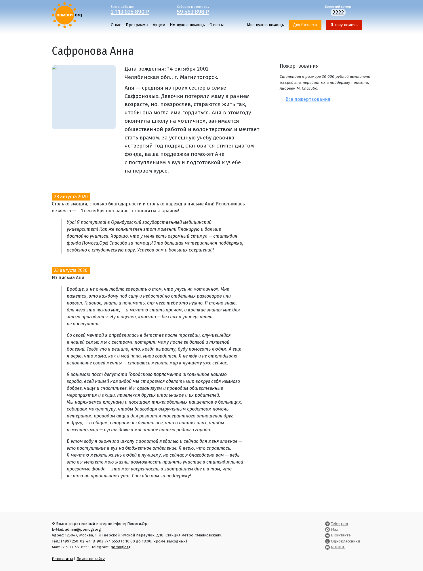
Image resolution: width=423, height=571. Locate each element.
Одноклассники (345, 541)
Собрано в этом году (193, 9)
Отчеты (216, 24)
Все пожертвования (307, 99)
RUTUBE (338, 546)
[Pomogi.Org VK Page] (327, 535)
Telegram (339, 523)
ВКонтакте (341, 535)
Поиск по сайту (91, 558)
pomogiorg (120, 546)
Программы (137, 24)
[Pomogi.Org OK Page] (327, 541)
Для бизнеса (305, 24)
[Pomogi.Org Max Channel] (327, 529)
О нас (116, 24)
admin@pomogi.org (83, 529)
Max (334, 529)
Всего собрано (130, 9)
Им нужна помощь (187, 24)
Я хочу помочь (344, 24)
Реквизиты (62, 558)
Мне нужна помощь (265, 24)
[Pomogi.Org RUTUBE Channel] (327, 546)
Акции (159, 24)
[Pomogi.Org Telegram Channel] (327, 523)
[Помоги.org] (67, 15)
